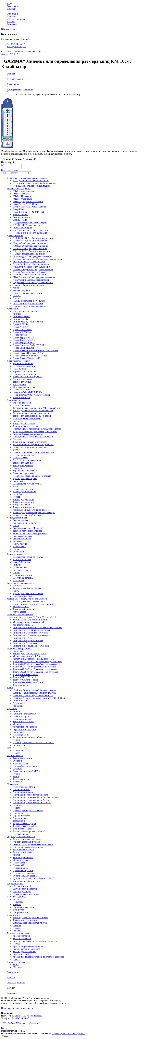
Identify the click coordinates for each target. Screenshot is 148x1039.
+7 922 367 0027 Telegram (13, 1023)
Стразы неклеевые (22, 815)
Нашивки (17, 805)
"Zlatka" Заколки (21, 193)
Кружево (17, 541)
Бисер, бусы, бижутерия (18, 188)
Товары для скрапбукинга (25, 920)
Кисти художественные (24, 951)
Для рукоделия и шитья (18, 361)
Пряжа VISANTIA (22, 332)
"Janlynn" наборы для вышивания (29, 243)
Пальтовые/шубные (22, 719)
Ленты (16, 591)
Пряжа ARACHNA (22, 329)
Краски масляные (21, 936)
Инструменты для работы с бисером (30, 230)
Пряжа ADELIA (21, 324)
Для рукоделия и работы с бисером (30, 222)
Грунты (16, 959)
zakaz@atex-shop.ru (16, 46)
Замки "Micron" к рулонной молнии (30, 619)
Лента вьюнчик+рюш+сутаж (27, 523)
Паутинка (17, 768)
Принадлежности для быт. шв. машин (31, 186)
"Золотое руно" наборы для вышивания (32, 256)
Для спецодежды (21, 734)
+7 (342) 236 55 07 (16, 44)
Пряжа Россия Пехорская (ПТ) (28, 353)
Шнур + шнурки (15, 883)
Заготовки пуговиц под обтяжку (29, 737)
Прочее (16, 497)
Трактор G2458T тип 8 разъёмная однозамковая (36, 669)
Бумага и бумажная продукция (28, 434)
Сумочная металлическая (25, 873)
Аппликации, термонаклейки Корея (30, 794)
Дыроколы (18, 930)
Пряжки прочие (20, 868)
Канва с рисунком (21, 290)
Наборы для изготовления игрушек (30, 447)
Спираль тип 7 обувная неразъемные (31, 646)
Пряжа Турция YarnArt (24, 340)
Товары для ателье (22, 382)
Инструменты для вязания (20, 89)
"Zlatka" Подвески (22, 196)
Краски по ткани (21, 954)
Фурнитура (18, 909)
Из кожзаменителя (22, 559)
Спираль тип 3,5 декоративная (28, 640)
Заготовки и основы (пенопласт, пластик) (33, 444)
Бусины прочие (20, 214)
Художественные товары (19, 933)
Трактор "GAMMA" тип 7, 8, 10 (28, 682)
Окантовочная (20, 567)
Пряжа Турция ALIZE (23, 337)
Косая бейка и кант (22, 562)
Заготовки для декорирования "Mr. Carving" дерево (38, 408)
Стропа (16, 572)
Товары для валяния (23, 463)
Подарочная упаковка (23, 473)
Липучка (17, 564)
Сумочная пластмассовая (25, 875)
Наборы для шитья (22, 389)
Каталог (11, 21)
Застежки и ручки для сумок (27, 839)
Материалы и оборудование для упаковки (27, 598)
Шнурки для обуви (22, 891)
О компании (13, 13)
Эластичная (18, 580)
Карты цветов (19, 612)
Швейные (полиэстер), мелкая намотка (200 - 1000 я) (39, 698)
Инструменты (19, 384)
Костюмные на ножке (23, 721)
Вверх (4, 1028)
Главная (11, 73)
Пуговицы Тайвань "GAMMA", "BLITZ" (33, 742)
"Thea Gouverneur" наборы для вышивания (34, 277)
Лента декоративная (17, 517)
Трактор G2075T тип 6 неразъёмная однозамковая (37, 661)
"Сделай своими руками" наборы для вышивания (37, 259)
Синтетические (20, 700)
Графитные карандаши (24, 455)
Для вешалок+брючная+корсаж (28, 557)
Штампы (17, 925)
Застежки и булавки (22, 852)
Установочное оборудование (27, 881)
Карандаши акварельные (25, 470)
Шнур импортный (22, 886)
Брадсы (16, 928)
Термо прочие (19, 821)
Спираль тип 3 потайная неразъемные (31, 630)
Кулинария (18, 468)
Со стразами (19, 745)
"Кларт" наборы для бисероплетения (31, 264)
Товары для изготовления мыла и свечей (33, 410)
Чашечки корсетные (22, 596)
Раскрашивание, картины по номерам (31, 510)
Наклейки (18, 494)
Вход (9, 3)
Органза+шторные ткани (25, 766)
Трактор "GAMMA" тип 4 (25, 674)
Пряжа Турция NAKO (24, 342)
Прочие (16, 740)
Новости (11, 16)
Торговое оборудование (24, 609)
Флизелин (18, 781)
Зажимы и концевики (23, 849)
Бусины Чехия (20, 220)
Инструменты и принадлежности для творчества (37, 429)
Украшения (12, 784)
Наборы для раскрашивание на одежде (32, 476)
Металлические (20, 724)
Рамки (16, 298)
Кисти (16, 899)
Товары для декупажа (23, 499)
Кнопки (17, 855)
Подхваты (18, 902)
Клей (15, 486)
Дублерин (18, 761)
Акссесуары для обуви (24, 787)
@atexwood (34, 1023)
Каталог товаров (15, 79)
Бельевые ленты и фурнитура (21, 583)
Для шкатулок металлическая (27, 483)
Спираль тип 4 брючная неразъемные (31, 635)
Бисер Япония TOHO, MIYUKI (28, 212)
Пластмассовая (20, 862)
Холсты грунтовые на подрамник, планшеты (35, 941)
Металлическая (20, 860)
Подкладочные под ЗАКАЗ (26, 771)
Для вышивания (15, 235)
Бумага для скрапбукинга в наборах (30, 917)
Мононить (18, 706)
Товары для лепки (21, 504)
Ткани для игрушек (22, 758)
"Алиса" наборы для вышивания (29, 253)
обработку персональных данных (68, 1033)
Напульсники (19, 750)
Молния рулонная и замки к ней (29, 622)
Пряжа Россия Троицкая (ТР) (27, 358)
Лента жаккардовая (22, 536)
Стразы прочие (20, 818)
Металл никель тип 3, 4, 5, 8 (26, 656)
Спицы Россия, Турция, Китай (28, 321)
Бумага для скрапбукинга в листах (30, 923)
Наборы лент (19, 546)
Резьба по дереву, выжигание (27, 460)
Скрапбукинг (13, 915)
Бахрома (17, 904)
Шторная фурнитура (17, 896)
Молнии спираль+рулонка (20, 614)
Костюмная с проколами (25, 727)
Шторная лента (20, 912)
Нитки (10, 687)
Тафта (16, 776)
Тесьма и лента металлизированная (30, 533)
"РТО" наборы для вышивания (28, 303)
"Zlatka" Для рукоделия (24, 191)
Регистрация (13, 6)
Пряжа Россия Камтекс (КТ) (26, 348)
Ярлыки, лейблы (21, 606)
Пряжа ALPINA (20, 327)
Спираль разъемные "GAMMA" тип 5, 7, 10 (34, 617)
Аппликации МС (21, 789)
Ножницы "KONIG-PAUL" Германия (31, 395)
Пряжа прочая (20, 335)
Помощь (11, 9)
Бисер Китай (19, 209)
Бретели (17, 585)
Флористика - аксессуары (25, 426)
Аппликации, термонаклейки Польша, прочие (36, 797)
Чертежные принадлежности (27, 949)
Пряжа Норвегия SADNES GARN (30, 345)
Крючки (17, 314)
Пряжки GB (19, 865)
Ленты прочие (20, 544)
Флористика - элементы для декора (30, 442)
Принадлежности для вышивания (29, 306)
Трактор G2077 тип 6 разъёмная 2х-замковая (34, 666)
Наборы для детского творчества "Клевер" (34, 512)
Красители (18, 421)
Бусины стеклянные (23, 217)
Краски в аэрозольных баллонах (29, 946)
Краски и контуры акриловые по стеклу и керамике (38, 957)
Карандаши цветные (23, 465)
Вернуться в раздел (10, 170)
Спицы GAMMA (21, 316)
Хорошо (5, 1036)
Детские (17, 711)
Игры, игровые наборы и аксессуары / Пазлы (35, 431)
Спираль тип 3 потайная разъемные (30, 632)
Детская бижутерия (22, 227)
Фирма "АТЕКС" (9, 54)
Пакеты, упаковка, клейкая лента (29, 601)
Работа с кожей (20, 457)
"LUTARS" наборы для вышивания (30, 246)
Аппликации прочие (23, 792)
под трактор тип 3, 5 (23, 625)
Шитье (16, 549)
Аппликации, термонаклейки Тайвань (32, 802)
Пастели (17, 439)
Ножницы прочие (21, 397)
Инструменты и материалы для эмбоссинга (34, 436)
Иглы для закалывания (24, 366)
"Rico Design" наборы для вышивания (31, 251)
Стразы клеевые (21, 813)
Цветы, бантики (21, 834)
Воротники (18, 551)
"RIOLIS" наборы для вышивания (29, 274)
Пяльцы (17, 295)
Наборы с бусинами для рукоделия (30, 233)
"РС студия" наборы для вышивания (31, 280)
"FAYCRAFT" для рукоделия (27, 225)
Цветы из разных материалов (27, 418)
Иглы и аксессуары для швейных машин (27, 178)
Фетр (15, 450)
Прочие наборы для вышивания (28, 285)
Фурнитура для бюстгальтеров (28, 593)
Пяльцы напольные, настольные (29, 301)
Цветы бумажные (21, 405)
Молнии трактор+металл (19, 648)
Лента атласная (20, 520)
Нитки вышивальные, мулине (27, 293)
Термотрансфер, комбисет (25, 826)
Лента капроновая (22, 538)
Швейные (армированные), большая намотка (35, 690)
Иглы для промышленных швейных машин (34, 183)
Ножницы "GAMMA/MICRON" (29, 392)
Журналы (17, 967)
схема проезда (34, 1015)
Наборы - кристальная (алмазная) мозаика (33, 452)
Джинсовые (18, 651)
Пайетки (17, 808)
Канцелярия (19, 481)
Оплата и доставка (16, 19)
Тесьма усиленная (21, 779)
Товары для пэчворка (23, 507)
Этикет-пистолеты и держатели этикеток (33, 604)
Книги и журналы (16, 962)
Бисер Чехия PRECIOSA (25, 204)
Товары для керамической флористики (32, 416)
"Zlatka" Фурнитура (22, 199)
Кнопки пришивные (23, 857)
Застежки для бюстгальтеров (27, 588)
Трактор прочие (20, 685)
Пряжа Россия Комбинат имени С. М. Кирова (35, 350)
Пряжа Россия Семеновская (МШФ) (30, 355)
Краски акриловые (22, 938)
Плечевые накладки (22, 379)
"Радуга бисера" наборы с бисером (30, 272)
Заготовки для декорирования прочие (31, 413)
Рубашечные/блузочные (24, 713)
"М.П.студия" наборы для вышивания (31, 267)
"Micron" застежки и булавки (27, 842)
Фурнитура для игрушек (25, 478)
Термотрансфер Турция (24, 823)
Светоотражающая (22, 570)
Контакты (12, 24)
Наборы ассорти (21, 716)
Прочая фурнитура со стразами (28, 810)
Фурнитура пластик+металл (21, 836)
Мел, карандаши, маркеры (26, 387)
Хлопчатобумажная (22, 575)
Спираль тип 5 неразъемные (27, 643)
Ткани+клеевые (15, 755)
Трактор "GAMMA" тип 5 (25, 679)
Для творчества (14, 400)
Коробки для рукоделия (24, 371)
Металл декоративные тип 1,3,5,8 (29, 653)
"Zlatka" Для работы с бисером (28, 201)
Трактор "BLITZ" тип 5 (24, 677)
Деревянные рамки (22, 402)
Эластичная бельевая (23, 578)
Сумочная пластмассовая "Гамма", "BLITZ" (34, 878)
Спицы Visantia (20, 319)
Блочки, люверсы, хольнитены (28, 847)
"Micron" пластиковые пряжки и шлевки (33, 844)
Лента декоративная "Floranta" (28, 528)
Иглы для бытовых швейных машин (31, 180)
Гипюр (16, 525)
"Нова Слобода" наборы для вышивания (33, 269)
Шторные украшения (23, 907)
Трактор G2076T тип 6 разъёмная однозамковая (36, 664)
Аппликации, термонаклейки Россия (31, 800)
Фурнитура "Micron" (23, 828)
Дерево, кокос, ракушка (24, 729)
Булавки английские (23, 363)
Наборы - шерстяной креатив (27, 515)
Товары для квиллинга (24, 502)
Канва (16, 287)
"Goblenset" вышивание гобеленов (30, 240)
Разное (10, 747)
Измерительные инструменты (27, 376)
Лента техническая (16, 554)
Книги (16, 964)
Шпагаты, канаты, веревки (26, 894)
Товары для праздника (24, 423)
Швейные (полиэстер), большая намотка (33, 695)
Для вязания (13, 84)
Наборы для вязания (23, 489)
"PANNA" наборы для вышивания (30, 248)
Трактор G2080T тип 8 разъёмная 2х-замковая (35, 672)
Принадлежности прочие (25, 374)
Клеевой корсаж (21, 763)
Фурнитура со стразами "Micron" (29, 831)
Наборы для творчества (24, 491)
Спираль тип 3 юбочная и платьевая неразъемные (37, 627)
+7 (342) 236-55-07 (20, 1018)
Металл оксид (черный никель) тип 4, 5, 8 (33, 659)
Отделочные (19, 703)
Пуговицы (12, 708)
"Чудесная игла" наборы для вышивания (33, 282)
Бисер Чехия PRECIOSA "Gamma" (30, 206)
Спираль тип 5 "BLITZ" (24, 638)
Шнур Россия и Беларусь (25, 889)
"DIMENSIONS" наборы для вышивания (33, 238)
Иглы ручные (19, 368)
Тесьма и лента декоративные (27, 531)
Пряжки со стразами (23, 870)
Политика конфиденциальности (17, 1008)
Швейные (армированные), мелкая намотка (34, 693)
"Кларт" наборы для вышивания (29, 261)
